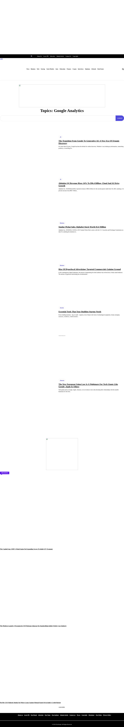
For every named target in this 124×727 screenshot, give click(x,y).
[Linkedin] (21, 56)
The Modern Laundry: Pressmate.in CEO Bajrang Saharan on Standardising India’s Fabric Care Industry (33, 626)
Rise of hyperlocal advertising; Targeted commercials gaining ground (90, 269)
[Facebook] (1, 56)
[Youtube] (8, 56)
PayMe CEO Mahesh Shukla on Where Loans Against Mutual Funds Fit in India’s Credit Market (30, 702)
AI (60, 137)
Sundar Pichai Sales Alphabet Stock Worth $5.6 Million (82, 227)
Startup (62, 307)
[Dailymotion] (14, 56)
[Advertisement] (62, 350)
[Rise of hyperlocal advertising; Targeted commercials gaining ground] (28, 269)
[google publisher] (31, 56)
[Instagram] (18, 56)
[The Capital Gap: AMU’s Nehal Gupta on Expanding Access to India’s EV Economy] (62, 514)
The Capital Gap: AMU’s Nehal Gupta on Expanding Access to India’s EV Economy (26, 549)
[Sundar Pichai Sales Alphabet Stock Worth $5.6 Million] (28, 227)
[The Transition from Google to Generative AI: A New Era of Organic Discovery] (28, 142)
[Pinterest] (28, 56)
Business (62, 223)
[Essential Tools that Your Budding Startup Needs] (28, 312)
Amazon (62, 380)
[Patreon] (11, 56)
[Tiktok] (25, 56)
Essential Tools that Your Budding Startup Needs (80, 311)
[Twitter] (4, 56)
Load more (62, 707)
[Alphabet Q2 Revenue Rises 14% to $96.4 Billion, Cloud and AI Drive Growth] (28, 184)
